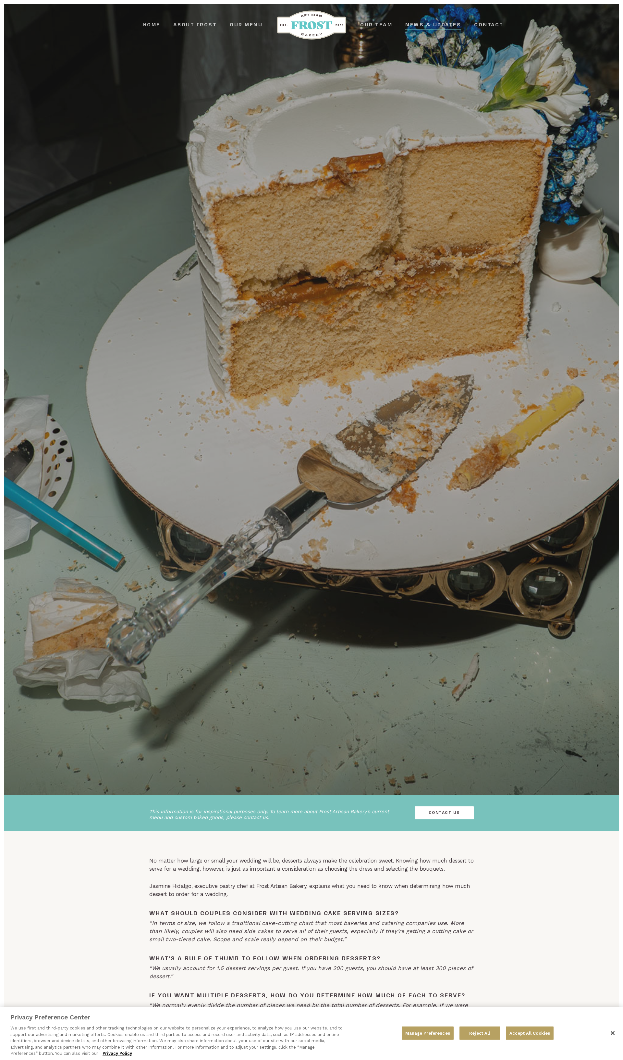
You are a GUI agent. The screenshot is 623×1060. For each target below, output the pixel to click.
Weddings (311, 444)
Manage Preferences (427, 1032)
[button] (444, 812)
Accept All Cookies (529, 1032)
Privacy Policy (117, 1053)
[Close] (612, 1033)
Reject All (479, 1032)
